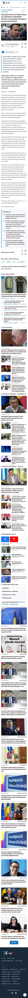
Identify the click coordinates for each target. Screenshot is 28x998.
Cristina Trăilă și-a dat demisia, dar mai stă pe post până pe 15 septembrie (13, 937)
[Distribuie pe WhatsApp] (22, 47)
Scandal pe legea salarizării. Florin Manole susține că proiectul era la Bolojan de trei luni (15, 216)
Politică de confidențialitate (7, 960)
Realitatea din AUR (16, 971)
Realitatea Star (22, 969)
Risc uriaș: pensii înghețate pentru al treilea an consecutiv (15, 307)
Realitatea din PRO (22, 737)
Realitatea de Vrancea (6, 983)
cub (14, 262)
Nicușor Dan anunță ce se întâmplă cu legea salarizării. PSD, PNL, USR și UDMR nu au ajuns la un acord (13, 825)
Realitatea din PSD (6, 976)
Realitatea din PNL (15, 976)
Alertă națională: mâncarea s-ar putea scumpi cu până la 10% (14, 301)
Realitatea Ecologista (6, 971)
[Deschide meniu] (25, 3)
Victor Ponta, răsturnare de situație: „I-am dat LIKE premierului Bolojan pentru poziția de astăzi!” (13, 882)
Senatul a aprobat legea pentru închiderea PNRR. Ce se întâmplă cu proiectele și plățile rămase (12, 853)
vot (3, 262)
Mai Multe (14, 942)
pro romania (21, 262)
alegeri (8, 262)
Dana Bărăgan (23, 654)
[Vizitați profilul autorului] (2, 45)
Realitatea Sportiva (14, 969)
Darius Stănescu (23, 849)
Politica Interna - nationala (14, 7)
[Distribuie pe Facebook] (25, 43)
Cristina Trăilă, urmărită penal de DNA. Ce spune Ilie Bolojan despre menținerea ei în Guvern (19, 499)
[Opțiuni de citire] (25, 995)
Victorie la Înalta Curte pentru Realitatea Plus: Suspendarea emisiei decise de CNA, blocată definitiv (18, 370)
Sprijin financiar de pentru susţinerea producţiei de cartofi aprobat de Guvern (14, 320)
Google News (7, 268)
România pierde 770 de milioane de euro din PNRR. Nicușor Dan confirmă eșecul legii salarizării (14, 797)
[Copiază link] (22, 43)
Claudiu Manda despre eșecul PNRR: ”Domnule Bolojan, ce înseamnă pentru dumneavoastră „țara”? (18, 460)
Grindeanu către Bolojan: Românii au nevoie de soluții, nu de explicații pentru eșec (13, 769)
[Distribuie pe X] (25, 47)
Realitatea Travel (16, 983)
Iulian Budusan (23, 680)
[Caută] (20, 3)
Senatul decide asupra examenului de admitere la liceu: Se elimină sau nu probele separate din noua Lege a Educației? (19, 388)
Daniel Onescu (14, 44)
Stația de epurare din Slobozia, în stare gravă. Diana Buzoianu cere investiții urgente (19, 379)
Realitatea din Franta (6, 981)
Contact (3, 958)
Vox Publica (14, 981)
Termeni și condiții (11, 958)
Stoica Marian (23, 626)
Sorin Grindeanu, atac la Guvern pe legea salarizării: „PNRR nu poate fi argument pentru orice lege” (12, 490)
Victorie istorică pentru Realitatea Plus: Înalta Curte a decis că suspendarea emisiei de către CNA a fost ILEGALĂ (19, 361)
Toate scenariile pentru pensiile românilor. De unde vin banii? (14, 313)
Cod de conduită (18, 960)
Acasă (4, 7)
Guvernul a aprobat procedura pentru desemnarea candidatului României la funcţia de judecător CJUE (15, 243)
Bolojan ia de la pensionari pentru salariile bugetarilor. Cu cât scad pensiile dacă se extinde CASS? (12, 910)
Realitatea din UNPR (6, 974)
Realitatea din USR (16, 974)
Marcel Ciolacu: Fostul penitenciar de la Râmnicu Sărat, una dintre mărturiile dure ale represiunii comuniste (19, 527)
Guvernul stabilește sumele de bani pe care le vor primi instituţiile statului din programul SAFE (13, 630)
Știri (7, 7)
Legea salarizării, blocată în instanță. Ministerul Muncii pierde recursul (13, 657)
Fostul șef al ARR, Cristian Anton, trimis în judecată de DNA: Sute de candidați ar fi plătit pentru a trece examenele (13, 296)
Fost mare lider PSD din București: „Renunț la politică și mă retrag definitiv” (18, 518)
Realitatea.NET (5, 969)
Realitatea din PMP (6, 979)
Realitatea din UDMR (15, 979)
